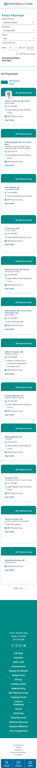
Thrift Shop (18, 713)
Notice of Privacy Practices (18, 752)
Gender (5, 35)
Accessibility (18, 755)
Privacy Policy (18, 750)
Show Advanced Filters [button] (11, 58)
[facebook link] (12, 645)
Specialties (6, 27)
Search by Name (8, 19)
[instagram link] (16, 645)
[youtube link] (24, 645)
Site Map (18, 747)
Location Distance (8, 43)
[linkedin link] (20, 645)
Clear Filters (6, 60)
